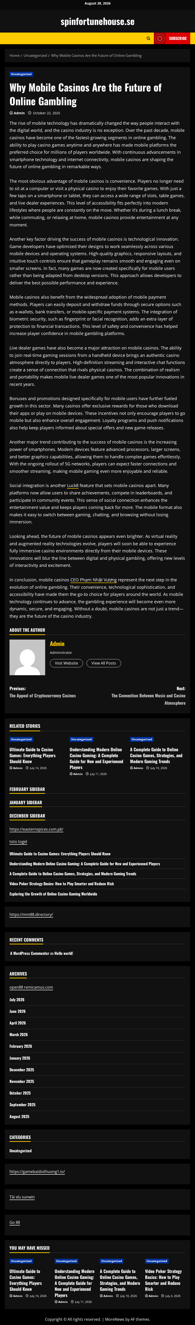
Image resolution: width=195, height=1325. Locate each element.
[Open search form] (148, 38)
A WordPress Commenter (29, 953)
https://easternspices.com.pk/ (36, 829)
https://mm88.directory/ (31, 914)
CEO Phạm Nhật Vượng (93, 580)
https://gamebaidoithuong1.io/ (37, 1171)
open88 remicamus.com (31, 987)
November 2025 (22, 1081)
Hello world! (63, 953)
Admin (19, 113)
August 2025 (19, 1116)
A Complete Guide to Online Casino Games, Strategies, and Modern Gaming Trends (156, 755)
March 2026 (19, 1034)
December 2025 (22, 1069)
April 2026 (18, 1023)
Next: (148, 695)
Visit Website (66, 663)
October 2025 (20, 1093)
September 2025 (22, 1104)
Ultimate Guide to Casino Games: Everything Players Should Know (33, 755)
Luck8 (72, 485)
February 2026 (21, 1046)
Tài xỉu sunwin (22, 1197)
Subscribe (178, 38)
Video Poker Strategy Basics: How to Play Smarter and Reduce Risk (62, 883)
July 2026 (17, 999)
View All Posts (104, 663)
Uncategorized (21, 74)
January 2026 (20, 1058)
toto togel (18, 841)
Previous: (43, 692)
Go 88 (15, 1222)
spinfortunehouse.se (98, 21)
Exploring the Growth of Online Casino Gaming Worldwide (53, 894)
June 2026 (18, 1011)
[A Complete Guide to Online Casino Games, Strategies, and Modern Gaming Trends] (157, 739)
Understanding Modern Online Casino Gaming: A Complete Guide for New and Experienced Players (96, 758)
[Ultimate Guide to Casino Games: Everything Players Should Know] (37, 739)
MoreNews (114, 1319)
